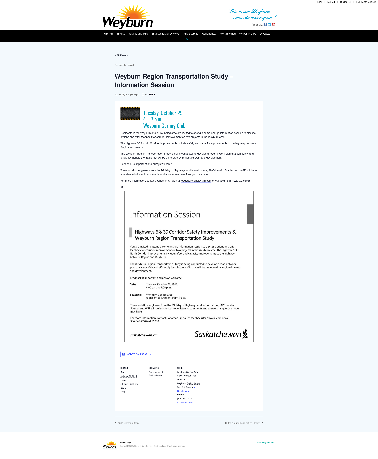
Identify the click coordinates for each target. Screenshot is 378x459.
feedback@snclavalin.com (196, 180)
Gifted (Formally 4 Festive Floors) (243, 423)
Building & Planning (138, 33)
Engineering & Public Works (165, 33)
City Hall (108, 33)
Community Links (247, 33)
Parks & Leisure (190, 33)
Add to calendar (137, 354)
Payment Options (228, 33)
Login (129, 442)
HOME (319, 2)
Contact (123, 442)
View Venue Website (186, 402)
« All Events (121, 55)
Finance (121, 33)
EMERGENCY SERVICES (366, 2)
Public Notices (209, 33)
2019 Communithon (128, 423)
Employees (265, 33)
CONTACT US (345, 2)
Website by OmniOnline (266, 442)
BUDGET (331, 2)
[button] (187, 40)
